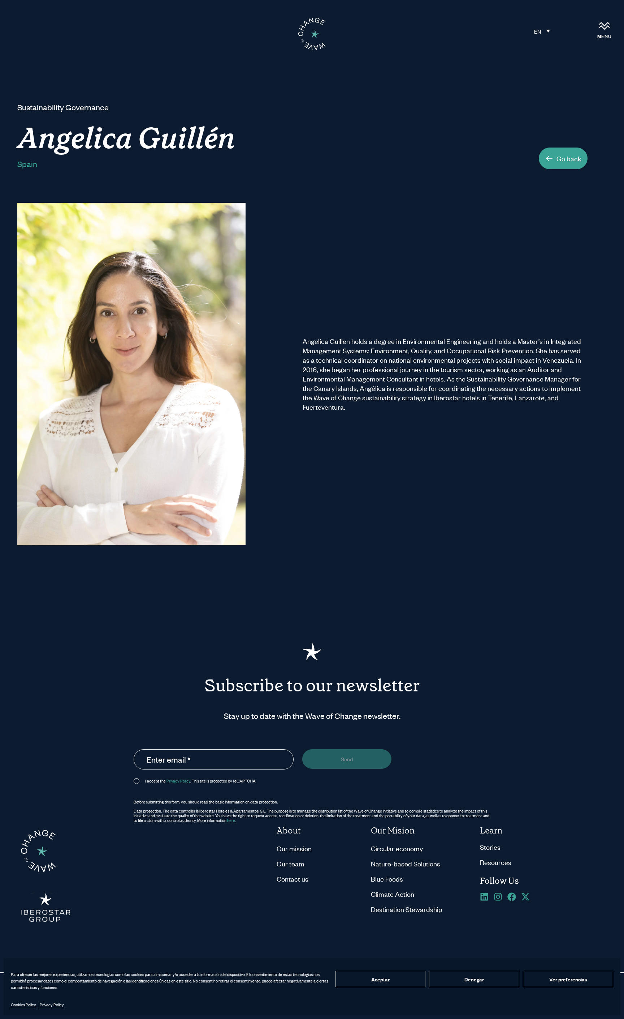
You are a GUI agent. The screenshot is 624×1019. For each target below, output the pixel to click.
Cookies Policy (23, 1004)
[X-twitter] (525, 896)
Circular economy (397, 848)
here (231, 820)
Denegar (474, 979)
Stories (490, 846)
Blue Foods (387, 878)
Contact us (292, 878)
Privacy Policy (52, 1004)
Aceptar (380, 979)
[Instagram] (498, 896)
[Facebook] (511, 896)
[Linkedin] (484, 896)
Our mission (294, 848)
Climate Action (392, 893)
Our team (290, 863)
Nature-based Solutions (405, 863)
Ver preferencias (568, 979)
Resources (495, 861)
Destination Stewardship (406, 908)
